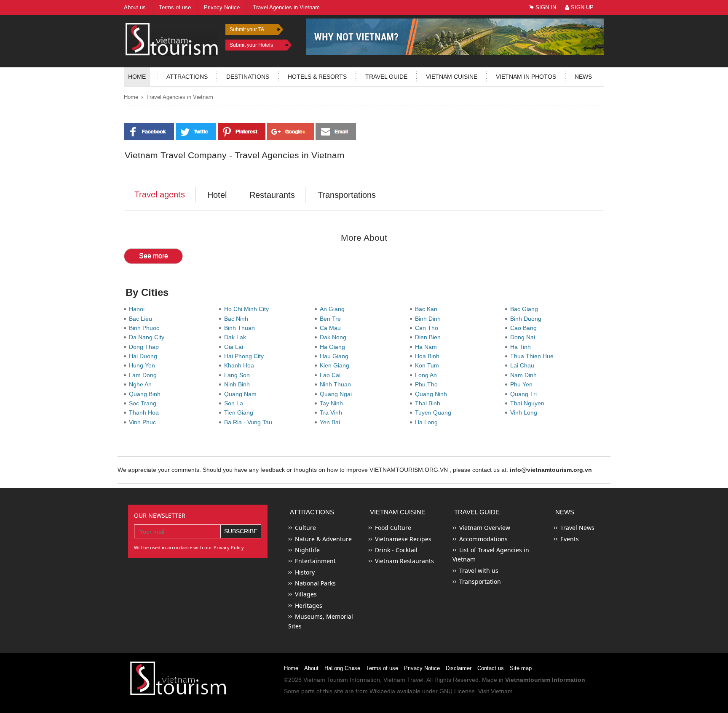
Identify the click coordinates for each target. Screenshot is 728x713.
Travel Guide (477, 512)
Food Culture (393, 528)
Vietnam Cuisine (451, 76)
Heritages (308, 605)
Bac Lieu (142, 318)
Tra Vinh (332, 412)
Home (137, 76)
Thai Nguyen (529, 403)
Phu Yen (523, 384)
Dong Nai (524, 337)
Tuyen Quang (435, 412)
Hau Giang (336, 356)
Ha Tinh (522, 346)
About (311, 668)
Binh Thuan (241, 328)
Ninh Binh (238, 384)
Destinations (247, 76)
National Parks (315, 583)
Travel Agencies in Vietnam (179, 97)
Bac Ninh (238, 318)
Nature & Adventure (323, 539)
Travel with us (478, 571)
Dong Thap (145, 346)
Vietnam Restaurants (404, 561)
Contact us (490, 668)
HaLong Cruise (342, 668)
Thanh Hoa (145, 412)
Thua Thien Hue (533, 356)
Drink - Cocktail (396, 550)
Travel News (577, 528)
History (305, 572)
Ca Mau (332, 328)
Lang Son (238, 375)
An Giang (334, 309)
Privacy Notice (422, 668)
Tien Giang (240, 412)
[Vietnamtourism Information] (172, 38)
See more (153, 255)
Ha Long (428, 422)
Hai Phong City (245, 356)
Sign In (545, 7)
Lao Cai (332, 375)
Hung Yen (143, 365)
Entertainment (315, 561)
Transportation (480, 581)
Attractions (187, 76)
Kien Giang (336, 365)
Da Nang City (148, 337)
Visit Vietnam (495, 691)
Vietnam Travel (403, 679)
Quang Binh (146, 394)
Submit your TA (247, 29)
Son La (235, 403)
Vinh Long (525, 412)
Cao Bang (525, 328)
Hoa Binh (429, 356)
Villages (306, 594)
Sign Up (581, 7)
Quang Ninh (432, 394)
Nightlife (307, 550)
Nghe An (142, 384)
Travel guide (386, 76)
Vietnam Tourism (325, 679)
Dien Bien (429, 337)
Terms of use (382, 668)
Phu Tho (428, 384)
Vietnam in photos (526, 76)
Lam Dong (144, 375)
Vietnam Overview (484, 528)
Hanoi (138, 309)
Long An (427, 375)
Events (569, 539)
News (583, 76)
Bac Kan (428, 309)
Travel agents (159, 194)
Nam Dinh (525, 375)
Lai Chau (524, 365)
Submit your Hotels (251, 45)
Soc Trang (144, 403)
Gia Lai (235, 346)
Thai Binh (429, 403)
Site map (521, 668)
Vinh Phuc (144, 422)
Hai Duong (145, 356)
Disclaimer (458, 668)
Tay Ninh (333, 403)
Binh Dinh (429, 318)
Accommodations (483, 539)
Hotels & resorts (317, 76)
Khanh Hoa (240, 365)
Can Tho (428, 328)
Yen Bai (331, 422)
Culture (305, 528)
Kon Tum (428, 365)
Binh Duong (527, 318)
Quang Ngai (337, 394)
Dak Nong (335, 337)
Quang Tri (525, 394)
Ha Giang (334, 346)
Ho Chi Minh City (248, 309)
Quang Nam (242, 394)
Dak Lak (236, 337)
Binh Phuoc (146, 328)
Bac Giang (525, 309)
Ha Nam (427, 346)
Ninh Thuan (337, 384)
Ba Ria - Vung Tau (250, 422)
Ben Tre (332, 318)
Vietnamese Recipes (403, 539)
